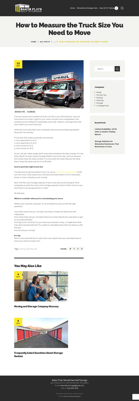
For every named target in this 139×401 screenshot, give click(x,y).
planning (29, 249)
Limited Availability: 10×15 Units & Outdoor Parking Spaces (106, 131)
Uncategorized (102, 106)
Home (33, 42)
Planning (31, 112)
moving (22, 249)
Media (98, 92)
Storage (99, 103)
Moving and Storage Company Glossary (36, 306)
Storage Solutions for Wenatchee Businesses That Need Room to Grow (107, 144)
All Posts (45, 42)
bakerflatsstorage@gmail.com (72, 385)
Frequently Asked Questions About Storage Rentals (38, 354)
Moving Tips (20, 112)
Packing (99, 98)
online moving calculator (66, 172)
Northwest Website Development (72, 396)
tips (35, 249)
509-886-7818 (72, 388)
